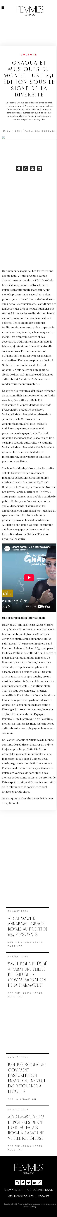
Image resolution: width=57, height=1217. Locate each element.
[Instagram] (17, 1182)
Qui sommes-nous (40, 1189)
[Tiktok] (39, 1182)
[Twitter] (28, 1182)
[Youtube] (34, 1182)
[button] (19, 168)
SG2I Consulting (30, 1207)
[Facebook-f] (23, 1182)
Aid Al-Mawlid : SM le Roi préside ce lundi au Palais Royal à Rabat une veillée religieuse (26, 1128)
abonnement (13, 1189)
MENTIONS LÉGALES (21, 1196)
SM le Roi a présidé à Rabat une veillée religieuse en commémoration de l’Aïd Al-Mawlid (27, 975)
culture (29, 54)
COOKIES (43, 1196)
